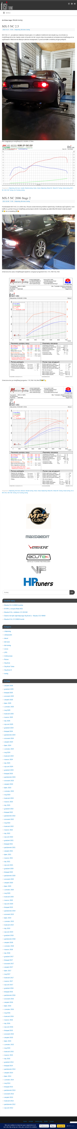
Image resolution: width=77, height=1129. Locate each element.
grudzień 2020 (8, 868)
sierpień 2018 (8, 942)
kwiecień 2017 (9, 977)
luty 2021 (7, 861)
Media (46, 1121)
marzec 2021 (8, 858)
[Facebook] (68, 4)
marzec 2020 (8, 900)
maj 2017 (7, 974)
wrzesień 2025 (9, 696)
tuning (28, 29)
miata (34, 188)
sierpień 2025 (8, 699)
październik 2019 (9, 911)
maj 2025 (7, 710)
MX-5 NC (4, 493)
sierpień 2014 (8, 1073)
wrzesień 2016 (9, 999)
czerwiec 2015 (9, 1044)
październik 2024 (9, 735)
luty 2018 (7, 953)
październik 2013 (9, 1090)
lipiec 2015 (7, 1041)
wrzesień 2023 (9, 780)
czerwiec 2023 (9, 791)
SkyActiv (7, 663)
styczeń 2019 (8, 932)
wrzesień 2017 (9, 963)
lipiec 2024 (7, 745)
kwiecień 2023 (9, 798)
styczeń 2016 (8, 1027)
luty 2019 (7, 928)
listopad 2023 (8, 773)
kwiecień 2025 (9, 714)
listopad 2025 (8, 692)
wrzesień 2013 (9, 1094)
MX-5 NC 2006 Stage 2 (16, 198)
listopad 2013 (8, 1087)
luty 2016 (7, 1023)
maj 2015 (7, 1048)
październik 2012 (9, 1104)
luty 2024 (7, 763)
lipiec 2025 (7, 703)
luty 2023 (7, 805)
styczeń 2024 (8, 766)
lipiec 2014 (7, 1076)
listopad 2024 (8, 731)
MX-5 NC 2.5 (10, 26)
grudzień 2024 (8, 728)
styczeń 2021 (8, 865)
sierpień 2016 (8, 1002)
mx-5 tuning (17, 190)
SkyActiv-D (8, 670)
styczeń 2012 (8, 1108)
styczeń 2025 (8, 724)
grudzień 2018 (8, 935)
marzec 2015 (8, 1055)
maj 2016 (7, 1013)
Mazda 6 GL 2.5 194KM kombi (14, 619)
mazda (22, 188)
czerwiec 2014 (9, 1080)
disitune (23, 491)
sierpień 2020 (8, 882)
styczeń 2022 (8, 837)
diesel (6, 638)
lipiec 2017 (7, 970)
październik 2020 (9, 875)
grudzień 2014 (8, 1062)
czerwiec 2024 (9, 749)
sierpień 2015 (8, 1037)
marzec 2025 (8, 717)
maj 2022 (7, 823)
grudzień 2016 (8, 988)
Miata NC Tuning (57, 188)
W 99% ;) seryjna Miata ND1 (13, 608)
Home (25, 1121)
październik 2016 (9, 995)
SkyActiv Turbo (9, 666)
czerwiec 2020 (9, 890)
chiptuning (17, 29)
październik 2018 (9, 939)
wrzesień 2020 (9, 879)
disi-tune (23, 29)
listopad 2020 (8, 872)
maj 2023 (7, 794)
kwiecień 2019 (9, 925)
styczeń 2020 (8, 904)
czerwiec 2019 (9, 921)
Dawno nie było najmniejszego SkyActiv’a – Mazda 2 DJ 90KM (24, 616)
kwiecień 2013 (9, 1101)
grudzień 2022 (8, 809)
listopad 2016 (8, 992)
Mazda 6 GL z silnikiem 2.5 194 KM (15, 612)
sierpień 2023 (8, 784)
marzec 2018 (8, 949)
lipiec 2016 (7, 1006)
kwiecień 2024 (9, 756)
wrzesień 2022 (9, 819)
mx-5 (72, 491)
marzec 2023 (8, 802)
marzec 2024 (8, 759)
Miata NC (49, 188)
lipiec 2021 (7, 854)
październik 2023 (9, 777)
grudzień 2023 (8, 770)
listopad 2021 (8, 844)
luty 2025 (7, 721)
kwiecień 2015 (9, 1051)
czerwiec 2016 (9, 1009)
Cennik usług (38, 1121)
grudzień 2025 (8, 689)
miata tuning (66, 188)
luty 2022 (7, 833)
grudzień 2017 (8, 956)
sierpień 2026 (8, 685)
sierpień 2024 (8, 742)
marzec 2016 (8, 1020)
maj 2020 (7, 893)
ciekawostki (8, 635)
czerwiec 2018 (9, 946)
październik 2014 (9, 1069)
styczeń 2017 (8, 985)
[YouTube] (74, 4)
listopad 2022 (8, 812)
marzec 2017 (8, 981)
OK (71, 592)
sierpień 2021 (8, 851)
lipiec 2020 (7, 886)
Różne (6, 659)
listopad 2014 (8, 1065)
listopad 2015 (8, 1030)
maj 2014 (7, 1083)
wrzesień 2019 (9, 914)
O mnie (52, 1121)
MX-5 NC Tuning (8, 190)
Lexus (6, 649)
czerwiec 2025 (9, 707)
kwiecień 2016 (9, 1016)
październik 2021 (9, 847)
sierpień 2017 (8, 967)
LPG (5, 652)
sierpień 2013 (8, 1097)
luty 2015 (7, 1058)
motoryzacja (8, 656)
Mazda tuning (29, 188)
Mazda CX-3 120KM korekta (13, 605)
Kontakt (31, 1121)
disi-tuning (7, 645)
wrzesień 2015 (9, 1034)
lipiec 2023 (7, 787)
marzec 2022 (8, 830)
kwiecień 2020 (9, 897)
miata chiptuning (41, 188)
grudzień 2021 (8, 840)
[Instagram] (71, 4)
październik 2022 (9, 816)
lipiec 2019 (7, 918)
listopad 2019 (8, 907)
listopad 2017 (8, 960)
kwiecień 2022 (9, 826)
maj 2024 (7, 752)
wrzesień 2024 (9, 738)
